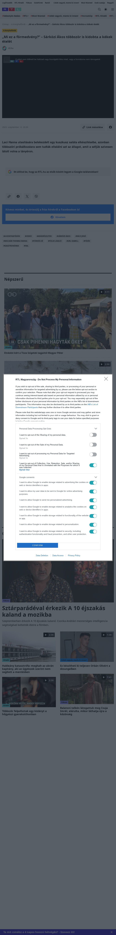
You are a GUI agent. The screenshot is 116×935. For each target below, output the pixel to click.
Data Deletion (42, 555)
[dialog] (58, 467)
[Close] (107, 379)
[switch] (93, 435)
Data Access (58, 555)
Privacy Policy (74, 555)
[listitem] (58, 428)
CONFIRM (37, 545)
